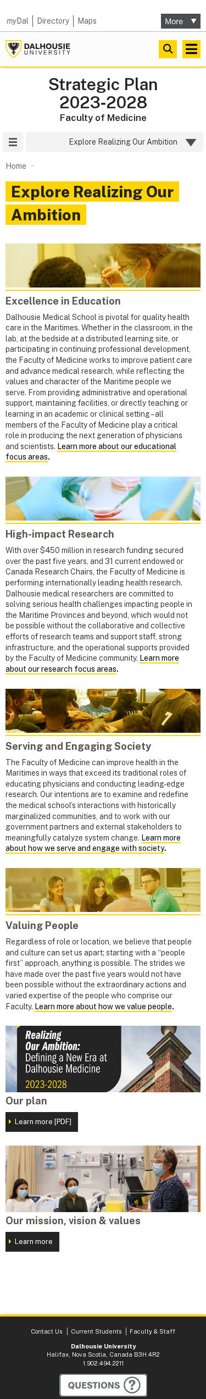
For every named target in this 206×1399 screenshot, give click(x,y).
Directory (53, 20)
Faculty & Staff (152, 1331)
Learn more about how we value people (103, 1006)
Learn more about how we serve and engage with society (93, 843)
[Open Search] (168, 49)
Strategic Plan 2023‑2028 (103, 93)
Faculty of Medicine (103, 117)
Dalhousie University (37, 49)
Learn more (34, 1241)
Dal (18, 20)
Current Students (96, 1331)
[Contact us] (103, 1385)
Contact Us (46, 1331)
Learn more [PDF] (43, 1122)
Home (15, 166)
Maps (87, 20)
